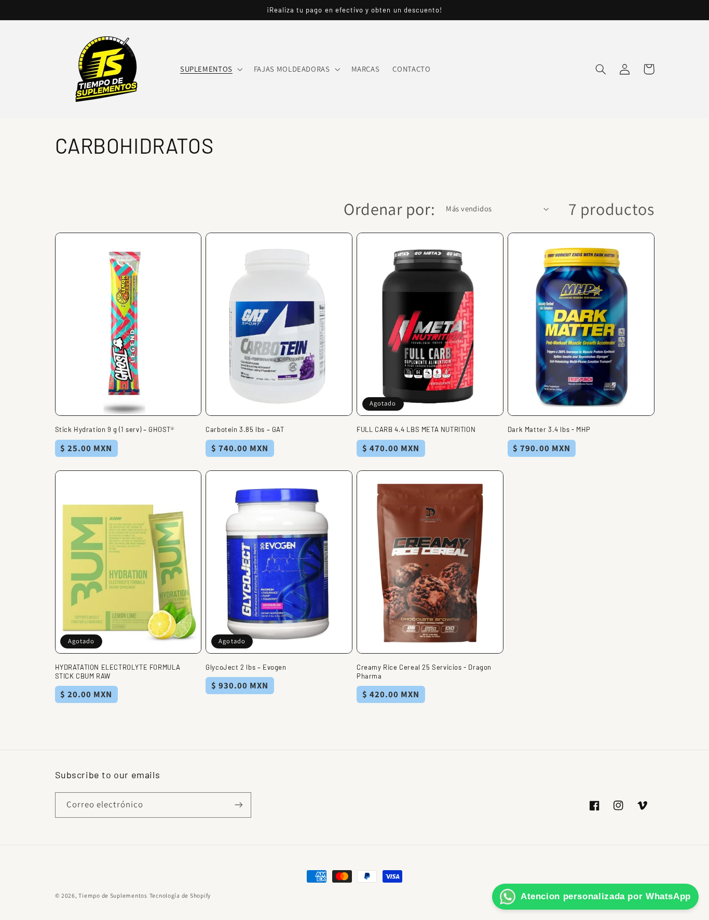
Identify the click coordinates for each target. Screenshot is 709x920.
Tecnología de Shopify (180, 895)
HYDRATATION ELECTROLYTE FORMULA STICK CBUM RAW (118, 671)
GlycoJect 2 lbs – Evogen (246, 667)
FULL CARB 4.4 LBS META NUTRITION (416, 429)
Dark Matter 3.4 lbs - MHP (549, 429)
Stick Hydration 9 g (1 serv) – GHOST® (114, 429)
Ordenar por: (389, 209)
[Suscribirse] (238, 805)
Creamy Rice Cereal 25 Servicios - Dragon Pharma (424, 671)
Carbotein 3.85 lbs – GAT (245, 429)
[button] (210, 69)
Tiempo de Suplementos (112, 895)
